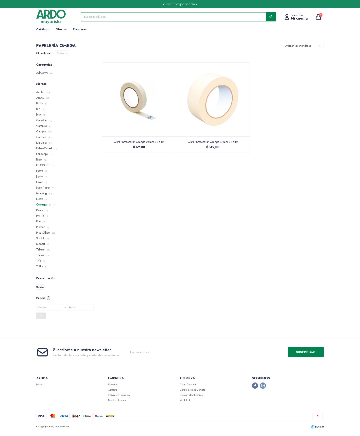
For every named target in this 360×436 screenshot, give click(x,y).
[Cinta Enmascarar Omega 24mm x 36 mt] (139, 99)
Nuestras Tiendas (117, 400)
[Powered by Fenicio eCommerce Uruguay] (317, 427)
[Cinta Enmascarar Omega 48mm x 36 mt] (213, 99)
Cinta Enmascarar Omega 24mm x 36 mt (139, 142)
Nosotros (112, 384)
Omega (60, 53)
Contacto (112, 390)
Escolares (80, 29)
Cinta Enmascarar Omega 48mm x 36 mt (213, 142)
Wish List (185, 400)
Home (39, 384)
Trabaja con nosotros (119, 395)
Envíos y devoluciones (191, 395)
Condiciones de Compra (192, 390)
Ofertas (61, 29)
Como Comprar (188, 384)
